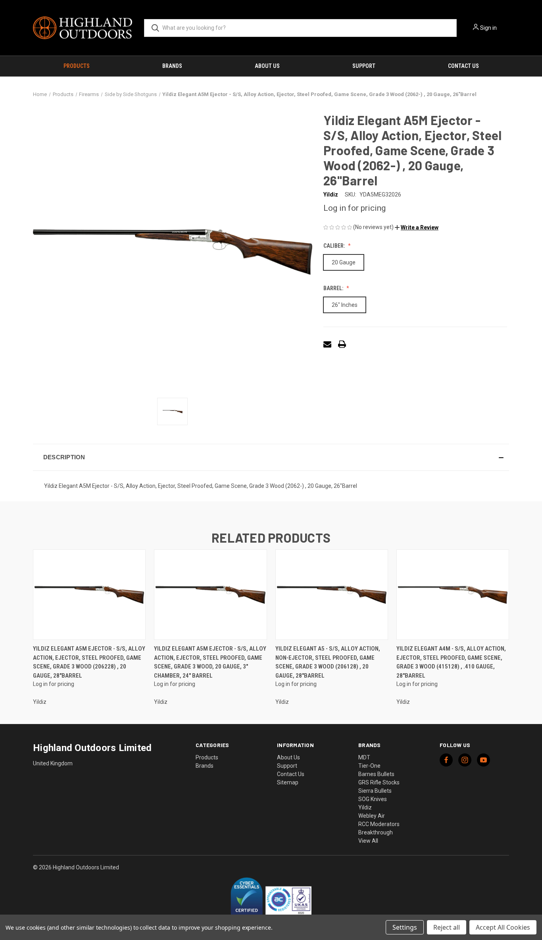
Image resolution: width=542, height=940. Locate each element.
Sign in (488, 28)
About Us (267, 66)
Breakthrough (375, 832)
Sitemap (287, 782)
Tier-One (369, 766)
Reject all (446, 927)
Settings (404, 927)
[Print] (342, 344)
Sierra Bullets (375, 791)
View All (368, 841)
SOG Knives (372, 799)
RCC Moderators (379, 824)
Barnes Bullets (376, 774)
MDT (364, 757)
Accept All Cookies (503, 927)
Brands (172, 66)
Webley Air (371, 816)
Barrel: (333, 288)
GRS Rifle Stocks (379, 782)
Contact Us (463, 66)
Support (363, 66)
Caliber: (334, 246)
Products (76, 66)
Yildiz (365, 807)
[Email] (327, 344)
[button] (416, 227)
